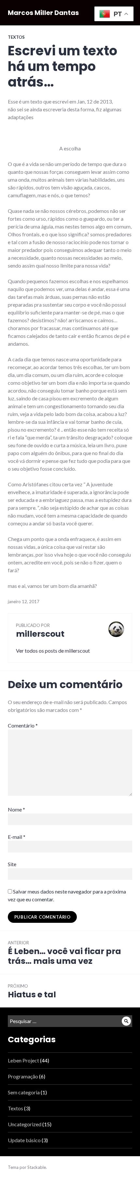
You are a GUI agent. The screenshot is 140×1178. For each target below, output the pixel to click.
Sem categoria (24, 1092)
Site (12, 864)
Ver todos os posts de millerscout (53, 650)
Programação (23, 1076)
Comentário (23, 725)
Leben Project (23, 1060)
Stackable (36, 1167)
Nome (16, 809)
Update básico (24, 1140)
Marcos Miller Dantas (43, 12)
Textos (16, 37)
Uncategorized (24, 1124)
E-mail (16, 837)
